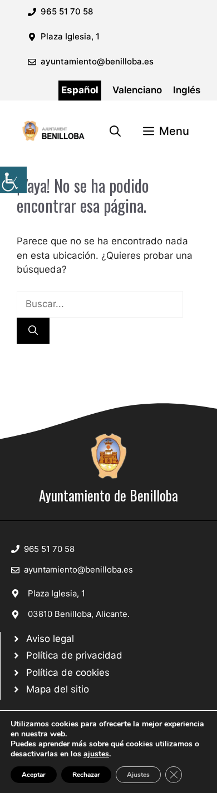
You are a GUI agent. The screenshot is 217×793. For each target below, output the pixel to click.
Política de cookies (68, 672)
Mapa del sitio (57, 689)
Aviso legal (50, 638)
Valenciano (137, 90)
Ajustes (138, 774)
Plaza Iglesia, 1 (56, 593)
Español (79, 90)
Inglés (186, 90)
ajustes (96, 754)
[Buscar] (33, 331)
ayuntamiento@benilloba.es (97, 61)
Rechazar (86, 774)
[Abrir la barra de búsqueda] (115, 131)
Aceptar (34, 774)
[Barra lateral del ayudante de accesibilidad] (13, 180)
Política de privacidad (74, 655)
